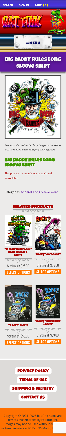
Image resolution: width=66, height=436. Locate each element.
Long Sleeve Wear (45, 192)
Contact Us (33, 397)
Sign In (24, 5)
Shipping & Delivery (33, 389)
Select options (18, 272)
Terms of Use (33, 380)
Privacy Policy (33, 371)
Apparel (26, 192)
